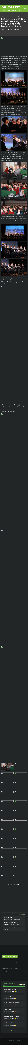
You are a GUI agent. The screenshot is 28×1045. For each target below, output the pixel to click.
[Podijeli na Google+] (15, 29)
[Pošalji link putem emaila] (18, 29)
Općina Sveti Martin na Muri (11, 1016)
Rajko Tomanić (20, 16)
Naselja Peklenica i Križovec (11, 1002)
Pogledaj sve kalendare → (14, 1030)
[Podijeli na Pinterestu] (11, 29)
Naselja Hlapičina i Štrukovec (12, 996)
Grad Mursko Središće (10, 989)
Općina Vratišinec (9, 1023)
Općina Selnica (8, 1009)
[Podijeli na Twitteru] (8, 29)
